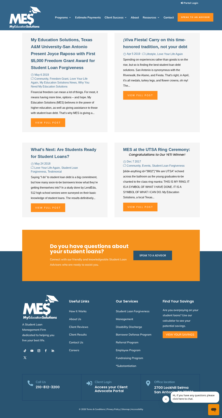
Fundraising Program (129, 358)
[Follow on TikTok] (25, 350)
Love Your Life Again (170, 54)
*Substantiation (126, 366)
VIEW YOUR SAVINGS (180, 334)
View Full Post (48, 122)
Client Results (78, 334)
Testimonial (55, 171)
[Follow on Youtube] (32, 350)
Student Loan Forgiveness (168, 165)
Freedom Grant (59, 78)
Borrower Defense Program (133, 334)
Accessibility (137, 409)
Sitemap (125, 409)
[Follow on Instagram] (39, 350)
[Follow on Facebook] (46, 350)
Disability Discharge (129, 327)
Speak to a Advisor (152, 255)
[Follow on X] (25, 357)
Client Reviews (78, 327)
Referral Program (127, 342)
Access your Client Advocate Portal (111, 389)
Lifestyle (151, 54)
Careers (74, 350)
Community (41, 78)
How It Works (78, 311)
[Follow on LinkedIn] (53, 350)
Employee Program (128, 350)
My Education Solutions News (58, 82)
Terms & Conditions (96, 409)
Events (146, 165)
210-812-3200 (48, 387)
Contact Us (76, 342)
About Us (75, 319)
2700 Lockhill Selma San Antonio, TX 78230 (174, 390)
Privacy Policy (113, 409)
